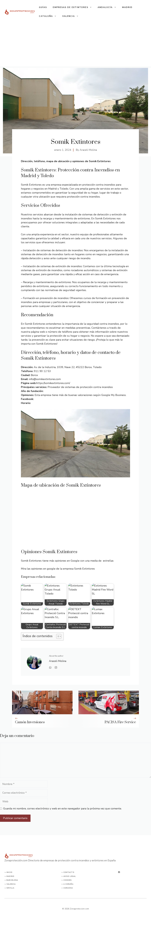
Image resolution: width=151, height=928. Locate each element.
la (13, 888)
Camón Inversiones (30, 722)
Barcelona (12, 880)
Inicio (9, 872)
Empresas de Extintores (70, 7)
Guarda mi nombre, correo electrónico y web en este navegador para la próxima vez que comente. (62, 808)
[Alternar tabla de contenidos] (57, 636)
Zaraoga (68, 888)
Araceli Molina (88, 150)
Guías (43, 7)
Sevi (8, 888)
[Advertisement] (75, 45)
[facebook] (119, 872)
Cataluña (46, 16)
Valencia (68, 16)
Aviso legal (69, 876)
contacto (68, 872)
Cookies (67, 880)
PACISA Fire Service (120, 722)
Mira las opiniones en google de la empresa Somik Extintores (58, 568)
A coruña (68, 884)
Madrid (127, 7)
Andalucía (105, 7)
